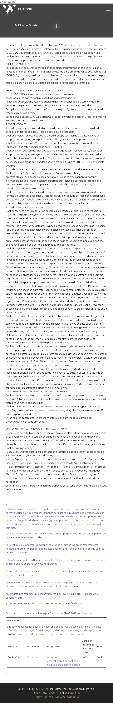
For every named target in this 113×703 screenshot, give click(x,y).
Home (39, 696)
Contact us (73, 696)
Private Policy (40, 692)
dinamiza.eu (88, 688)
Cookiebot (87, 613)
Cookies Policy (72, 692)
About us (60, 696)
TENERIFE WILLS (25, 9)
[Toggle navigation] (108, 9)
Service (49, 696)
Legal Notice (56, 692)
